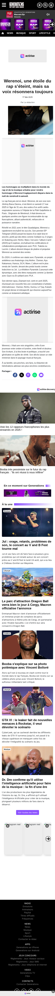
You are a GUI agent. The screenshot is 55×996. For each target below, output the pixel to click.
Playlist (27, 912)
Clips (27, 976)
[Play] (3, 22)
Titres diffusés (27, 915)
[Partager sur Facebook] (14, 376)
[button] (14, 839)
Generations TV (27, 973)
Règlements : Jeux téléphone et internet (27, 964)
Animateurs (27, 909)
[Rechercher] (45, 5)
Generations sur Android (27, 950)
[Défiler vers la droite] (48, 838)
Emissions (27, 906)
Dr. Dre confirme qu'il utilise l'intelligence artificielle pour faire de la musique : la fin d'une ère (26, 783)
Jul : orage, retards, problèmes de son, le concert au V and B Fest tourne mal (26, 545)
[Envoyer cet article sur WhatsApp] (34, 376)
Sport (32, 33)
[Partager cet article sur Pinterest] (27, 376)
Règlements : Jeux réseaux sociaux (28, 958)
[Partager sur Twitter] (21, 376)
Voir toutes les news (27, 812)
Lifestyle (44, 33)
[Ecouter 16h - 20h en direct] (27, 493)
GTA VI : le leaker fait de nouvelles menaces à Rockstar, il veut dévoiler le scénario (27, 723)
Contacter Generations (27, 984)
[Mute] (48, 14)
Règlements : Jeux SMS (27, 961)
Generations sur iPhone (27, 947)
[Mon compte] (51, 5)
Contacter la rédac (27, 939)
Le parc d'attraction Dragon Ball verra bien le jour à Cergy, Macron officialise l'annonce (26, 604)
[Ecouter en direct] (39, 5)
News (10, 33)
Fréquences (27, 918)
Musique (21, 33)
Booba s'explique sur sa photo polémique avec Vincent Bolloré (25, 665)
